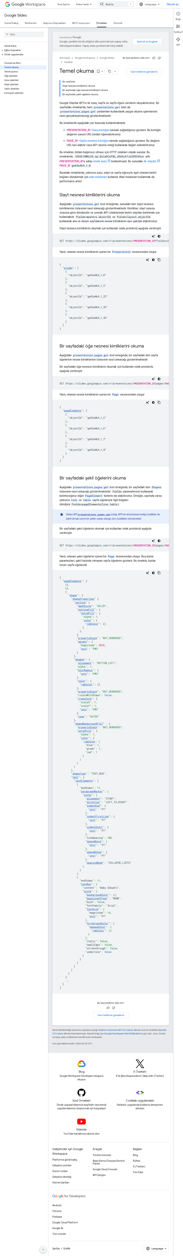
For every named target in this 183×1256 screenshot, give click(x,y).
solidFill (87, 613)
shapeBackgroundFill (89, 723)
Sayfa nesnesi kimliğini (94, 140)
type (81, 716)
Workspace (35, 4)
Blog (135, 1155)
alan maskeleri (98, 177)
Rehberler (31, 23)
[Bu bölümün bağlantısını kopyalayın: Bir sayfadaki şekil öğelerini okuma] (129, 478)
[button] (23, 50)
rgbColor (92, 624)
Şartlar (56, 1248)
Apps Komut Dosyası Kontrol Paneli (109, 1162)
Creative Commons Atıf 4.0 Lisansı (115, 1030)
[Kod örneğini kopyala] (159, 260)
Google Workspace (85, 58)
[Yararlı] (154, 58)
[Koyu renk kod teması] (159, 236)
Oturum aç (173, 4)
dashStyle (84, 606)
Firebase (57, 1216)
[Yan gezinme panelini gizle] (43, 1249)
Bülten (136, 1160)
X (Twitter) (139, 1166)
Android (56, 1205)
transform (84, 698)
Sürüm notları (60, 1171)
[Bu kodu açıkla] (153, 236)
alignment (84, 663)
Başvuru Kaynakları (54, 23)
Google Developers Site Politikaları (122, 1033)
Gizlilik (66, 1248)
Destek (117, 23)
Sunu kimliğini (100, 130)
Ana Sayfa (63, 4)
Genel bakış (11, 23)
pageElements (72, 410)
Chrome (56, 1211)
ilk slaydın (150, 161)
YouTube (138, 1172)
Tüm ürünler (59, 1233)
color (87, 620)
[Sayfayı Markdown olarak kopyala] (109, 71)
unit (84, 648)
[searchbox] (24, 34)
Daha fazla (82, 4)
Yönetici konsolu (102, 1155)
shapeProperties (83, 599)
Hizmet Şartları (60, 1182)
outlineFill (86, 609)
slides (68, 268)
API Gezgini (99, 1175)
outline (80, 602)
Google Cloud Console (105, 1169)
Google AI (57, 1228)
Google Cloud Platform (65, 1222)
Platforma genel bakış (64, 1159)
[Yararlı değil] (159, 58)
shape (73, 595)
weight (82, 641)
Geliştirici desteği (61, 1176)
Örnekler (101, 23)
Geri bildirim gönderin (144, 71)
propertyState (87, 638)
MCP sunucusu (81, 23)
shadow (79, 659)
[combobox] (116, 4)
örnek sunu (100, 161)
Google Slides (15, 15)
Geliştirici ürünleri (61, 1165)
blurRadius (85, 670)
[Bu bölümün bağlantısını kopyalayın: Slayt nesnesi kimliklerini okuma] (123, 195)
